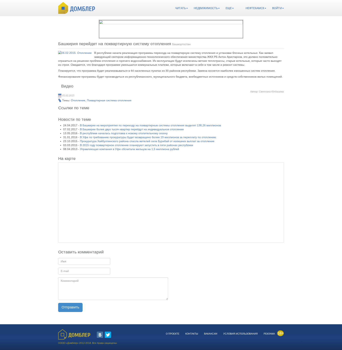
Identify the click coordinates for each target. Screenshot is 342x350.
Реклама (269, 333)
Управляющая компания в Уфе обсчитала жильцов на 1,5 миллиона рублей (129, 149)
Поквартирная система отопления (109, 100)
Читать (180, 8)
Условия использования (240, 333)
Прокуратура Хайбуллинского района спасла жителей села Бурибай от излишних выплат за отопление (147, 141)
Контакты (191, 333)
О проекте (172, 333)
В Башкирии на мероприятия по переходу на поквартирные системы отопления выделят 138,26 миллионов (150, 125)
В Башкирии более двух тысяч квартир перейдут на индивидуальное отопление (132, 129)
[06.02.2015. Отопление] (75, 53)
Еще (229, 8)
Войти (277, 8)
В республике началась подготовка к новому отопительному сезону (124, 133)
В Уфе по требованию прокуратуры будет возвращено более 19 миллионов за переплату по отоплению (148, 137)
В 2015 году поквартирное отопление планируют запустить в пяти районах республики (136, 145)
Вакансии (210, 333)
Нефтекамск (255, 8)
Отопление (78, 100)
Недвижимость (206, 8)
